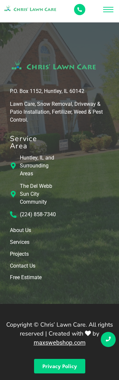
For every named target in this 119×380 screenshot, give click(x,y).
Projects (19, 254)
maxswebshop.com (60, 342)
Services (19, 242)
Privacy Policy (59, 366)
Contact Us (22, 266)
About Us (20, 230)
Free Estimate (26, 278)
